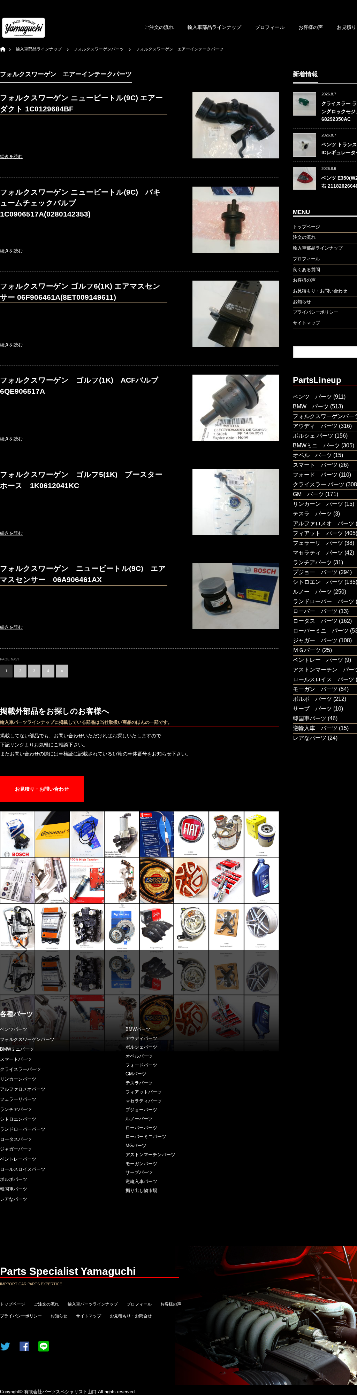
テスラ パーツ (312, 514)
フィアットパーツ (144, 1092)
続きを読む (11, 156)
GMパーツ (136, 1073)
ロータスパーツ (16, 1139)
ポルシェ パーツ (313, 436)
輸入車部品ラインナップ (214, 27)
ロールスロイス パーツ (323, 679)
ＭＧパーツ (307, 650)
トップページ (12, 1304)
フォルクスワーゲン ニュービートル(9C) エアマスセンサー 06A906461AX (83, 573)
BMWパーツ (138, 1029)
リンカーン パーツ (318, 504)
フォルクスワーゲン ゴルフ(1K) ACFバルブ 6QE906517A (83, 385)
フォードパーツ (141, 1065)
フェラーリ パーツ (318, 543)
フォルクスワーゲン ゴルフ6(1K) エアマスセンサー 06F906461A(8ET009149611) (80, 291)
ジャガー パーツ (315, 640)
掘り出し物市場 (141, 1190)
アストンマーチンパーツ (150, 1154)
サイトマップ (88, 1316)
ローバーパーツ (141, 1127)
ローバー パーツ (315, 611)
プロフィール (269, 27)
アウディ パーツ (315, 426)
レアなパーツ (13, 1199)
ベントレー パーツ (318, 660)
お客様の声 (310, 27)
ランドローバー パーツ (323, 601)
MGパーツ (136, 1145)
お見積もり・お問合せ (131, 1316)
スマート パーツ (315, 465)
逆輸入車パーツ (141, 1181)
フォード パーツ (315, 475)
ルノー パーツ (312, 592)
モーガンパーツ (141, 1163)
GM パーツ (308, 494)
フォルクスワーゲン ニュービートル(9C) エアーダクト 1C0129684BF (81, 103)
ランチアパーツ (16, 1109)
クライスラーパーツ (20, 1069)
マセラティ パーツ (318, 553)
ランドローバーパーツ (22, 1129)
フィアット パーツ (318, 533)
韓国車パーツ (13, 1189)
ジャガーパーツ (16, 1149)
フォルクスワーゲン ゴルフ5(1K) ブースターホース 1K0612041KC (81, 479)
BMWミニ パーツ (316, 445)
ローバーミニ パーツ (321, 631)
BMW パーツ (311, 406)
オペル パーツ (312, 455)
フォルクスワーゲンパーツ (27, 1039)
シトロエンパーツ (18, 1119)
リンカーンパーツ (18, 1079)
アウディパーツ (141, 1038)
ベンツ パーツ (312, 397)
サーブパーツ (139, 1172)
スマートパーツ (16, 1059)
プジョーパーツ (141, 1109)
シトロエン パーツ (318, 582)
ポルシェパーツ (141, 1047)
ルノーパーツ (139, 1118)
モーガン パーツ (315, 689)
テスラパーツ (139, 1083)
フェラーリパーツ (18, 1099)
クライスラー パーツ (318, 484)
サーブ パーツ (312, 709)
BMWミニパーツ (17, 1049)
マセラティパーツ (144, 1101)
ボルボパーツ (13, 1179)
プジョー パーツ (315, 572)
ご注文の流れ (159, 27)
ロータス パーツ (315, 621)
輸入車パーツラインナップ (93, 1304)
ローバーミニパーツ (146, 1136)
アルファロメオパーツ (22, 1089)
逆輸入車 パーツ (315, 728)
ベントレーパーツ (18, 1159)
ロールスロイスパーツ (22, 1169)
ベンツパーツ (13, 1029)
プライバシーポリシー (21, 1316)
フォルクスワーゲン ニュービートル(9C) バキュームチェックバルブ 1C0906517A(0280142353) (80, 203)
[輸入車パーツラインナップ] (23, 27)
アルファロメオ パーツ (323, 523)
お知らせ (59, 1316)
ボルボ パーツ (312, 699)
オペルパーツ (139, 1056)
